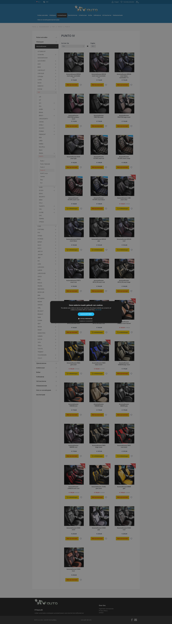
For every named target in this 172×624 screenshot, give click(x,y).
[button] (86, 318)
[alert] (86, 312)
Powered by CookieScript (86, 321)
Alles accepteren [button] (86, 314)
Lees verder (98, 310)
